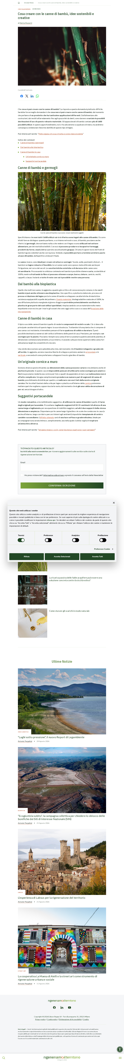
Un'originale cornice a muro (37, 156)
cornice (88, 383)
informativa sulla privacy (53, 475)
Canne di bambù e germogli (32, 142)
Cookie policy (52, 1019)
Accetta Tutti (97, 556)
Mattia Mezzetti (26, 23)
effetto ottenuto (47, 417)
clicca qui (51, 520)
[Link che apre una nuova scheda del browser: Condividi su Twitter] (26, 96)
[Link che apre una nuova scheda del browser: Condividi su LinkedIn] (32, 96)
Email (22, 462)
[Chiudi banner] (114, 502)
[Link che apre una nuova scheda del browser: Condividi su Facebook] (21, 96)
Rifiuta (26, 556)
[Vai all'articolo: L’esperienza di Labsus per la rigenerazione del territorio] (62, 862)
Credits (86, 1019)
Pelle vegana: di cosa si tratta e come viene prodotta (61, 134)
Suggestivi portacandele (36, 161)
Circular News (29, 3)
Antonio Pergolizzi (25, 741)
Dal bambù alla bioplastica (31, 147)
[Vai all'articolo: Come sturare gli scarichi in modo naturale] (32, 623)
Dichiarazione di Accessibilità (70, 1019)
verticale (21, 355)
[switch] (48, 540)
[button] (3, 1058)
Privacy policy (40, 1019)
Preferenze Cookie (102, 549)
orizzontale (90, 352)
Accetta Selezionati (62, 556)
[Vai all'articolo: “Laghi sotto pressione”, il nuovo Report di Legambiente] (62, 701)
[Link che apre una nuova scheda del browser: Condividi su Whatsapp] (37, 96)
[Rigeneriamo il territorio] (62, 1057)
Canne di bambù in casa (30, 152)
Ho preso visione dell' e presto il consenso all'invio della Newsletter (63, 475)
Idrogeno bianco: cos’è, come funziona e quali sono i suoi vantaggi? (67, 430)
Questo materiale (63, 299)
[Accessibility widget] (120, 1049)
